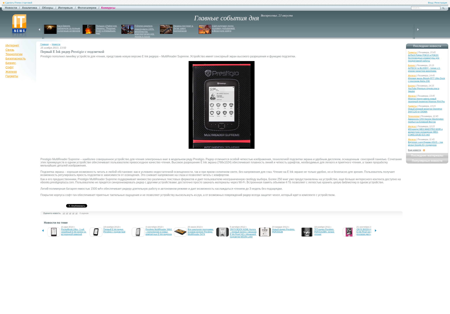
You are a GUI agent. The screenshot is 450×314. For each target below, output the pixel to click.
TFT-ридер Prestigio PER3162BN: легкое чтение (324, 232)
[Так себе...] (70, 213)
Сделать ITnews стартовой (18, 3)
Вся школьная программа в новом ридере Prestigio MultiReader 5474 (201, 232)
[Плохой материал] (66, 213)
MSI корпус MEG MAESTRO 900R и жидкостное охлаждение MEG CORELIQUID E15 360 (425, 132)
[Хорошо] (73, 213)
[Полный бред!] (63, 213)
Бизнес (10, 63)
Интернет (12, 45)
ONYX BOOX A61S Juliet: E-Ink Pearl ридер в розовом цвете (368, 232)
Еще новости (414, 150)
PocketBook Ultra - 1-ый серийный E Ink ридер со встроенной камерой (73, 232)
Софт (9, 67)
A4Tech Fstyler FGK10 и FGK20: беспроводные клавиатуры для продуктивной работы (423, 58)
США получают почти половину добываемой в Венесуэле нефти (223, 28)
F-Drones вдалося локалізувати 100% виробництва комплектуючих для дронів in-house (145, 31)
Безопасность (15, 58)
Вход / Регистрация (437, 3)
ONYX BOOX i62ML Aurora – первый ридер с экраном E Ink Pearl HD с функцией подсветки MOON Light (243, 233)
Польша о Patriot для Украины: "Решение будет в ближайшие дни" (106, 30)
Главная (44, 44)
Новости (56, 44)
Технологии (13, 54)
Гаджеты (11, 76)
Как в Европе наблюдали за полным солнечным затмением (68, 28)
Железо (11, 72)
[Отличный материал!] (76, 213)
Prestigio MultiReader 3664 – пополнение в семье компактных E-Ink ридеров (159, 232)
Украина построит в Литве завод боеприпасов (183, 28)
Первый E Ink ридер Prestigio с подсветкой (114, 230)
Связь (9, 50)
